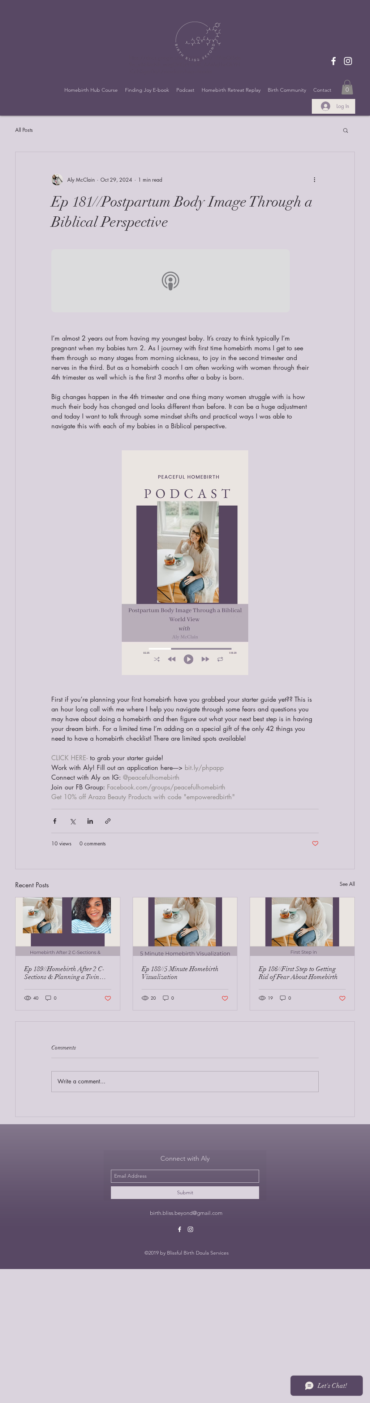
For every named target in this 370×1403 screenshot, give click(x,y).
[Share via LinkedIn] (90, 821)
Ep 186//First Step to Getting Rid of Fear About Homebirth (298, 973)
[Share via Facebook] (54, 821)
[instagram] (348, 61)
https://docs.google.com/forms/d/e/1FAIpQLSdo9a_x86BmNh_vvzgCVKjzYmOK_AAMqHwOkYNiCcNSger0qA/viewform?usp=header (185, 64)
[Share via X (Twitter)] (72, 821)
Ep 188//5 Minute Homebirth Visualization (180, 973)
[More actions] (314, 179)
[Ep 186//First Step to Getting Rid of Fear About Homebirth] (302, 926)
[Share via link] (107, 821)
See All (347, 883)
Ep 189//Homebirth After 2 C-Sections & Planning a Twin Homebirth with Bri (64, 973)
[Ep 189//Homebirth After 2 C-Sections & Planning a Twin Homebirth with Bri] (68, 926)
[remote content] (185, 281)
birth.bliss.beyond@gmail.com (186, 1212)
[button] (347, 87)
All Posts (24, 129)
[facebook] (333, 61)
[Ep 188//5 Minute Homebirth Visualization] (185, 926)
